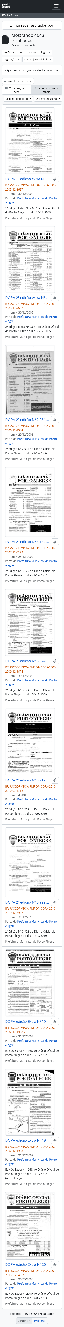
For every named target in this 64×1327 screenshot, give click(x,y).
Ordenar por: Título (17, 98)
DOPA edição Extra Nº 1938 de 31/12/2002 (27, 1021)
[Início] (7, 6)
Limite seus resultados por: (32, 25)
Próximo (40, 1321)
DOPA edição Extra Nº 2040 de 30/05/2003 (27, 1264)
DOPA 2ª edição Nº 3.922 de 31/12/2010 (27, 902)
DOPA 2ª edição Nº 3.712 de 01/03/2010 (27, 780)
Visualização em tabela (48, 89)
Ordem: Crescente (47, 98)
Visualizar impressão (19, 81)
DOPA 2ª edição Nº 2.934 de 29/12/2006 (27, 420)
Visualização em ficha (18, 89)
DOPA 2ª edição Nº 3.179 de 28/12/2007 (27, 542)
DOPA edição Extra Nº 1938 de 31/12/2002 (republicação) (27, 1140)
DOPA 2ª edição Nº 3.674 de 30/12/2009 (27, 661)
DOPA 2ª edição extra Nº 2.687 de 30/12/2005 (27, 297)
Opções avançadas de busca (28, 70)
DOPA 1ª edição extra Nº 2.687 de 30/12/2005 (27, 179)
